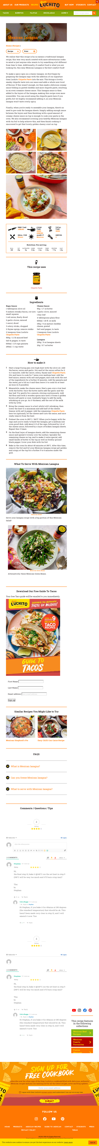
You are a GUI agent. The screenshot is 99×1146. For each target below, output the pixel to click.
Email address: (15, 694)
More (63, 13)
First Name (13, 681)
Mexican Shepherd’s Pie (17, 740)
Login (64, 838)
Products (17, 1126)
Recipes (16, 45)
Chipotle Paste (25, 79)
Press (91, 1126)
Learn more (68, 1142)
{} (39, 850)
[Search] (94, 13)
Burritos (19, 13)
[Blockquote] (31, 850)
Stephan (31, 904)
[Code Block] (33, 850)
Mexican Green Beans (37, 570)
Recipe (10, 51)
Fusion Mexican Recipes (77, 1052)
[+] (42, 850)
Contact (69, 1126)
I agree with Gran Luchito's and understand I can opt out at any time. (52, 1092)
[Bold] (15, 850)
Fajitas (33, 13)
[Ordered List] (25, 850)
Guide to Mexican (53, 1126)
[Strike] (23, 850)
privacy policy (47, 1092)
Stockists (81, 1126)
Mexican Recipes (33, 1126)
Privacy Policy (28, 1130)
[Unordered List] (28, 850)
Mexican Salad (36, 514)
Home (8, 45)
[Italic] (17, 850)
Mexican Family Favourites (78, 1042)
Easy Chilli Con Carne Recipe (51, 740)
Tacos (6, 13)
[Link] (36, 850)
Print (26, 51)
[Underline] (20, 850)
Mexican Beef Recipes (80, 1032)
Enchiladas (49, 13)
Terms (75, 1130)
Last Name (12, 688)
